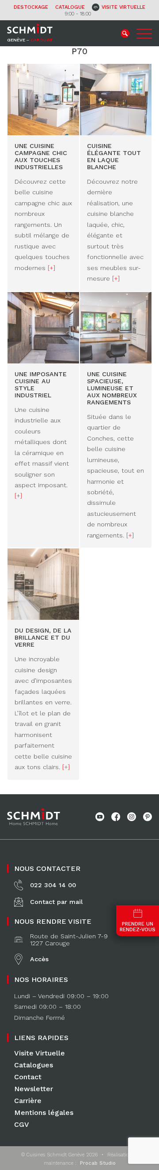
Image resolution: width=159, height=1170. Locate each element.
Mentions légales (43, 1112)
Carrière (28, 1100)
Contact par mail (56, 901)
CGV (21, 1124)
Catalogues (33, 1065)
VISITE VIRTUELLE (123, 7)
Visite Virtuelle (39, 1053)
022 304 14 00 (53, 885)
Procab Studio (98, 1163)
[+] (51, 267)
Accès (39, 959)
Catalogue (70, 7)
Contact (28, 1077)
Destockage (31, 7)
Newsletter (33, 1089)
